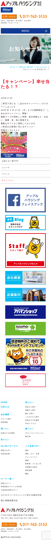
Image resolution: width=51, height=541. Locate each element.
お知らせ (5, 406)
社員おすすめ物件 (32, 420)
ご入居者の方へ (32, 446)
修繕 (27, 460)
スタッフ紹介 (6, 419)
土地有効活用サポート (9, 490)
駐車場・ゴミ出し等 (33, 464)
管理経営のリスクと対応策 (11, 486)
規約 (27, 450)
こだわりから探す (32, 417)
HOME (4, 402)
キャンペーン (8, 180)
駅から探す (29, 413)
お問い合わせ (9, 16)
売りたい (5, 439)
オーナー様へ (7, 478)
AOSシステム (30, 423)
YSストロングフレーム (34, 433)
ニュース (6, 167)
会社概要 (5, 414)
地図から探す (30, 410)
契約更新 (28, 470)
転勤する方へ (6, 450)
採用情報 (4, 422)
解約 (27, 474)
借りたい (29, 402)
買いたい (5, 428)
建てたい (29, 428)
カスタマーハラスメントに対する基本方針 (21, 495)
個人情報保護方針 (9, 500)
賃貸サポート (6, 483)
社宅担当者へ (6, 454)
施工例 (28, 436)
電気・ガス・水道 (32, 454)
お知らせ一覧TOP (10, 161)
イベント (6, 174)
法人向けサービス (9, 446)
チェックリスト (31, 457)
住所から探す (30, 407)
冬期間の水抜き (31, 467)
